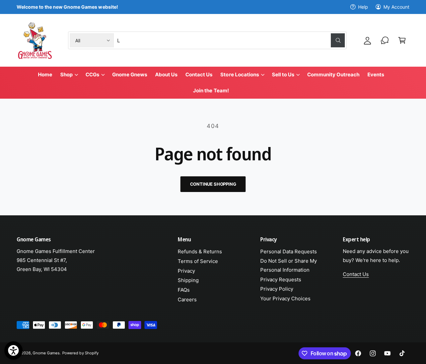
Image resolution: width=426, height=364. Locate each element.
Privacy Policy (276, 289)
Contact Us (356, 274)
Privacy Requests (280, 279)
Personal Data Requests (288, 251)
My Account (396, 7)
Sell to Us (283, 74)
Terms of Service (198, 261)
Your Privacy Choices (285, 298)
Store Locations (239, 74)
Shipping (188, 280)
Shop (66, 74)
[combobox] (230, 40)
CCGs (92, 74)
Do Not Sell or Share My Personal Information (288, 265)
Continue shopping (213, 184)
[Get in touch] (384, 40)
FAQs (184, 290)
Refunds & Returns (200, 251)
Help (363, 7)
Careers (187, 299)
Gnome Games (46, 353)
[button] (402, 40)
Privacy (186, 271)
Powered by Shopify (80, 353)
